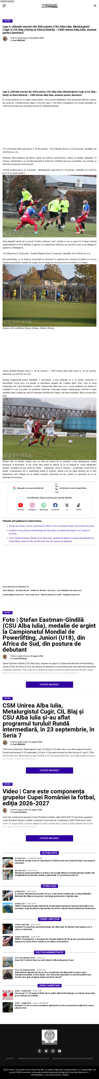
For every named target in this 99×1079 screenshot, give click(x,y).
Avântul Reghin (39, 590)
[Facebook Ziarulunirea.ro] (39, 1051)
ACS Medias (9, 590)
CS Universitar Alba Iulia (69, 590)
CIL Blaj (52, 590)
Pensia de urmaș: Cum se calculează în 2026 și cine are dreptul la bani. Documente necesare (51, 526)
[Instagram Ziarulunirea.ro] (52, 1051)
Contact (10, 1059)
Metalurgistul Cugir (51, 595)
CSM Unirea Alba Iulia (14, 595)
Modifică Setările (7, 1)
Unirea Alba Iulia (72, 595)
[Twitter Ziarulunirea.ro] (46, 1051)
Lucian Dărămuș (20, 658)
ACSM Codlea (23, 590)
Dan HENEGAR (19, 40)
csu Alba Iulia (32, 595)
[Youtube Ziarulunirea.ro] (59, 1051)
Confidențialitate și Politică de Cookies (72, 1059)
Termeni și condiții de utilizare (33, 1059)
